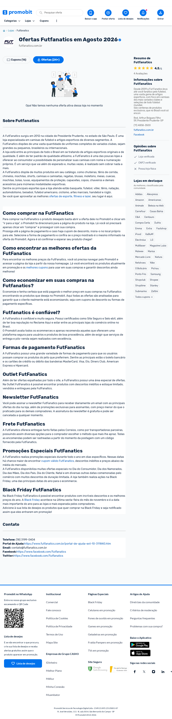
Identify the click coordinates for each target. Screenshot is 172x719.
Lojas (11, 30)
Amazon (139, 200)
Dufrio (157, 222)
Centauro (149, 217)
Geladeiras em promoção (102, 634)
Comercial (52, 602)
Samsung (155, 274)
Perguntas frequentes (142, 618)
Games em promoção (100, 626)
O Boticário (141, 268)
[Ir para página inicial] (5, 30)
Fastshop (161, 228)
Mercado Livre (142, 257)
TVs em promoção (98, 650)
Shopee (154, 280)
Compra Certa (142, 222)
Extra (149, 228)
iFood (138, 234)
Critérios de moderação (143, 610)
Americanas (154, 200)
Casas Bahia (156, 211)
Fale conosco (53, 610)
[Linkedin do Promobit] (163, 671)
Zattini (154, 291)
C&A (137, 217)
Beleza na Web (156, 205)
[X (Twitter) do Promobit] (144, 671)
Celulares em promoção (101, 610)
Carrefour (140, 211)
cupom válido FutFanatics (57, 460)
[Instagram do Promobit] (153, 671)
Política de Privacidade (59, 626)
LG (151, 240)
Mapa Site (52, 642)
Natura (158, 257)
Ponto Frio (140, 274)
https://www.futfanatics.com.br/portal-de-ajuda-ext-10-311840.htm (67, 543)
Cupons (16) (18, 59)
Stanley (154, 285)
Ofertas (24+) (50, 59)
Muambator (53, 694)
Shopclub (140, 280)
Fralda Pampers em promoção (105, 642)
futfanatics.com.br (144, 130)
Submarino (141, 291)
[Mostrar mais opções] (56, 20)
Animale (139, 205)
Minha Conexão (55, 686)
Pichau (155, 268)
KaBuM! (149, 234)
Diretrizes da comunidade (145, 602)
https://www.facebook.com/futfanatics (41, 551)
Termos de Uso (54, 634)
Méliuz (50, 678)
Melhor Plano (54, 670)
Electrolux (140, 240)
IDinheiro (51, 662)
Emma (138, 228)
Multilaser (140, 245)
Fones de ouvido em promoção (105, 618)
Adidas (138, 194)
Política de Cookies (57, 618)
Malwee (139, 251)
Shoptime (140, 285)
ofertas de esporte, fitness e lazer (70, 196)
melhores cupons (37, 267)
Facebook (139, 134)
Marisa (151, 251)
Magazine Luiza (158, 245)
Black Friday (32, 499)
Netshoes (140, 262)
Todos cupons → (144, 297)
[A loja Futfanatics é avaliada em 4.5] (135, 68)
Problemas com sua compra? (146, 626)
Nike (152, 262)
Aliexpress (152, 194)
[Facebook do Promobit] (134, 671)
